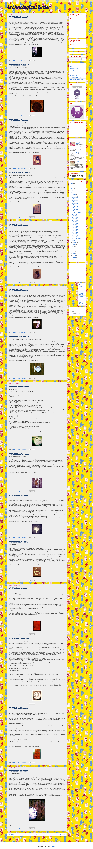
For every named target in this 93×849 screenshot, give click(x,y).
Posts (72, 311)
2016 (72, 185)
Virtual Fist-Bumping (74, 68)
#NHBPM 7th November (18, 290)
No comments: (24, 60)
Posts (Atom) (39, 838)
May (73, 249)
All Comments (74, 313)
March (73, 253)
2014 (72, 188)
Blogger (53, 846)
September (74, 242)
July (73, 246)
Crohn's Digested (73, 70)
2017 (72, 183)
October (74, 240)
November (74, 196)
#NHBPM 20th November (19, 17)
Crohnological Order (29, 7)
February (74, 255)
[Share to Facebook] (33, 60)
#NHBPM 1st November (18, 770)
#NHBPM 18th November (19, 120)
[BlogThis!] (30, 60)
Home (37, 834)
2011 (72, 259)
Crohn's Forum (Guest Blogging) (76, 77)
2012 (72, 192)
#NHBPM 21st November (19, 495)
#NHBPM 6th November (18, 541)
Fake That (77, 152)
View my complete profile (74, 46)
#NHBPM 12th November (19, 638)
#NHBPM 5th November (18, 588)
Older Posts (62, 834)
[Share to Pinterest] (34, 60)
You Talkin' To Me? (73, 75)
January (74, 257)
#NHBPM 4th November (18, 708)
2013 (72, 190)
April (73, 251)
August (73, 244)
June (73, 248)
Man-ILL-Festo (78, 161)
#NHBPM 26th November (19, 386)
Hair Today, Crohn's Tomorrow (79, 142)
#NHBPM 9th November (18, 225)
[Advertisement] (78, 272)
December (74, 194)
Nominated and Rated (74, 73)
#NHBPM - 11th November (19, 172)
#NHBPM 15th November (19, 64)
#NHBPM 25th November (19, 454)
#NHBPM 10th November (19, 336)
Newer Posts (12, 834)
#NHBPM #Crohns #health (17, 829)
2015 (72, 187)
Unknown (73, 44)
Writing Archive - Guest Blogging (76, 79)
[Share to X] (32, 60)
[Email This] (29, 60)
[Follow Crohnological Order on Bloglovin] (76, 59)
